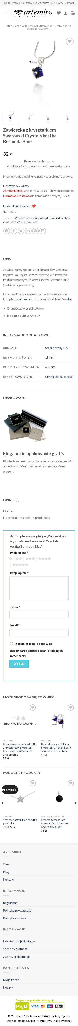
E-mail (14, 625)
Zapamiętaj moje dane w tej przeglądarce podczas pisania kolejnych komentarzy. (36, 650)
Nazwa (14, 607)
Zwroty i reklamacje (16, 956)
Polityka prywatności (17, 910)
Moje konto (11, 980)
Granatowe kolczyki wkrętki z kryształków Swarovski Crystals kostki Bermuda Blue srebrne (19, 749)
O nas (7, 864)
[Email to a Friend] (28, 231)
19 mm (49, 357)
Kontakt (8, 879)
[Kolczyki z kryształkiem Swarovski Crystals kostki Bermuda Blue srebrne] (58, 720)
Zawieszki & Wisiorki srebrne (54, 218)
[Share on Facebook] (14, 231)
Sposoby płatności (15, 949)
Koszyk (8, 987)
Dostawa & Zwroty (16, 186)
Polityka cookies (14, 918)
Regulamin (10, 903)
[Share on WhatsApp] (6, 231)
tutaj (68, 299)
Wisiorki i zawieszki (42, 26)
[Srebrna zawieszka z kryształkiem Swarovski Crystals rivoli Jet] (58, 796)
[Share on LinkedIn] (42, 231)
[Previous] (9, 72)
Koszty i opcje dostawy (19, 941)
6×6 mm (50, 367)
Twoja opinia (18, 573)
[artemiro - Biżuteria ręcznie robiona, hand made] (34, 13)
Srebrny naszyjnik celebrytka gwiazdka (20, 821)
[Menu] (5, 13)
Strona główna (17, 26)
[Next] (68, 72)
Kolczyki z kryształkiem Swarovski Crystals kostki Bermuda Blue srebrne (56, 747)
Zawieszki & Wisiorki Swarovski (49, 27)
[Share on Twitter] (21, 231)
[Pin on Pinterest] (35, 231)
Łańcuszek (24, 299)
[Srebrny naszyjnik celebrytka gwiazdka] (20, 796)
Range (68, 1020)
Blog (6, 872)
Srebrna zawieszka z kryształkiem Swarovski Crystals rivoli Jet (55, 823)
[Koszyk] (72, 13)
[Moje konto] (66, 13)
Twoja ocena (18, 552)
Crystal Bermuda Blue (59, 376)
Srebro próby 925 (56, 348)
